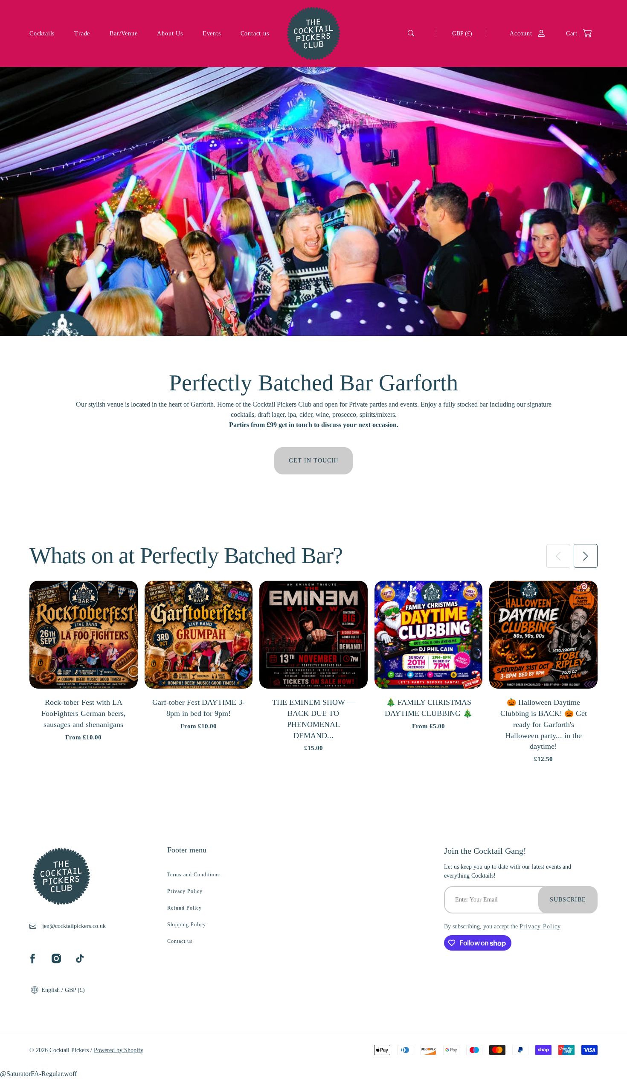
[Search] (411, 33)
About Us (170, 33)
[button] (574, 33)
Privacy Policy (185, 891)
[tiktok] (79, 958)
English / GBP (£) (62, 990)
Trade (82, 33)
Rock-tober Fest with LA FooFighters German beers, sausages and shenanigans (83, 713)
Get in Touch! (314, 460)
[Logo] (313, 33)
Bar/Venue (123, 33)
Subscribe (568, 899)
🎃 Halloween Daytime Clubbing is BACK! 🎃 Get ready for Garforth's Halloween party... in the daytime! (543, 724)
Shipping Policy (186, 925)
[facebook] (32, 958)
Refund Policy (184, 908)
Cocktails (42, 33)
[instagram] (56, 958)
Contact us (255, 33)
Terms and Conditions (193, 875)
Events (212, 33)
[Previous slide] (558, 556)
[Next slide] (586, 556)
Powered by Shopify (118, 1050)
